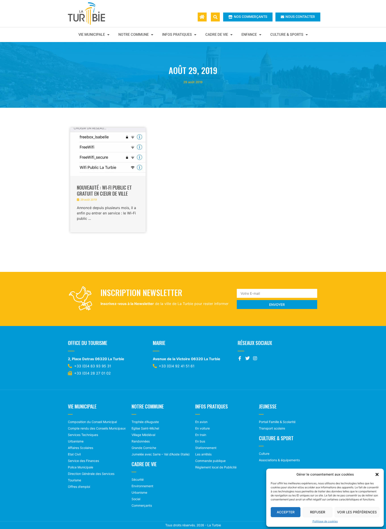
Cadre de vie (216, 34)
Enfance (249, 34)
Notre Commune (133, 34)
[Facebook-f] (240, 358)
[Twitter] (247, 358)
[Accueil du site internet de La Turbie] (202, 17)
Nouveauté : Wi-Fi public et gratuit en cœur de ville (104, 190)
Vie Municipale (91, 34)
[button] (377, 474)
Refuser (317, 512)
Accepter (286, 512)
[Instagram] (255, 358)
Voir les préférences (357, 512)
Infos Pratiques (177, 34)
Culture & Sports (286, 34)
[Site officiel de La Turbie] (91, 13)
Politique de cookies (325, 521)
